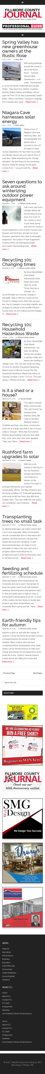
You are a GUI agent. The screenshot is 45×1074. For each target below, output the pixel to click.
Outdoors (6, 980)
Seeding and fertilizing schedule (22, 571)
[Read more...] (31, 102)
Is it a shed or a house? (17, 393)
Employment (7, 1007)
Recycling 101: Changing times (19, 262)
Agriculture (6, 952)
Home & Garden (8, 976)
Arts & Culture (7, 956)
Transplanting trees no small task (22, 519)
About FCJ (6, 996)
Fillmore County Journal (22, 14)
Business (6, 959)
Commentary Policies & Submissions (17, 1014)
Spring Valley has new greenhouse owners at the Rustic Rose (20, 48)
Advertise (6, 1010)
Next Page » (38, 673)
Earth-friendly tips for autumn (21, 622)
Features (5, 949)
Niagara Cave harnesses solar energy (18, 117)
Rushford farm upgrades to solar (20, 454)
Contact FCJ (7, 1000)
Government (7, 969)
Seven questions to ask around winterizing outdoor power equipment (22, 190)
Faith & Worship (8, 966)
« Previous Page (8, 673)
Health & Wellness (9, 973)
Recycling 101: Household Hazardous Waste (20, 329)
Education (6, 963)
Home (4, 993)
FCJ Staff (6, 1003)
